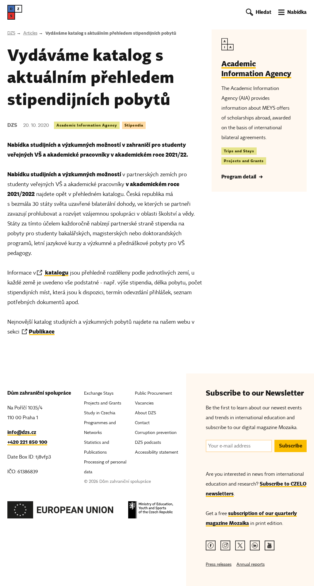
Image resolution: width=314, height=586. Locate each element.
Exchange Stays (98, 393)
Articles (30, 33)
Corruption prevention (156, 432)
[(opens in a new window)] (60, 511)
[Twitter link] (240, 545)
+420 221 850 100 (27, 442)
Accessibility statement (156, 452)
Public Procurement (153, 393)
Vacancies (144, 403)
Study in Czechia (99, 413)
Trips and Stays (239, 151)
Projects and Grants (244, 160)
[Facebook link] (211, 545)
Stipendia (133, 125)
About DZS (145, 413)
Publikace (42, 331)
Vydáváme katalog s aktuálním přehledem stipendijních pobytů (110, 33)
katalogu (56, 272)
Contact (142, 422)
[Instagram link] (225, 545)
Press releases (219, 564)
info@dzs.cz (21, 432)
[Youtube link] (269, 545)
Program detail (238, 177)
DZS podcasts (148, 442)
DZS (11, 33)
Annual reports (250, 564)
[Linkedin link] (255, 545)
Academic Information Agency (86, 125)
